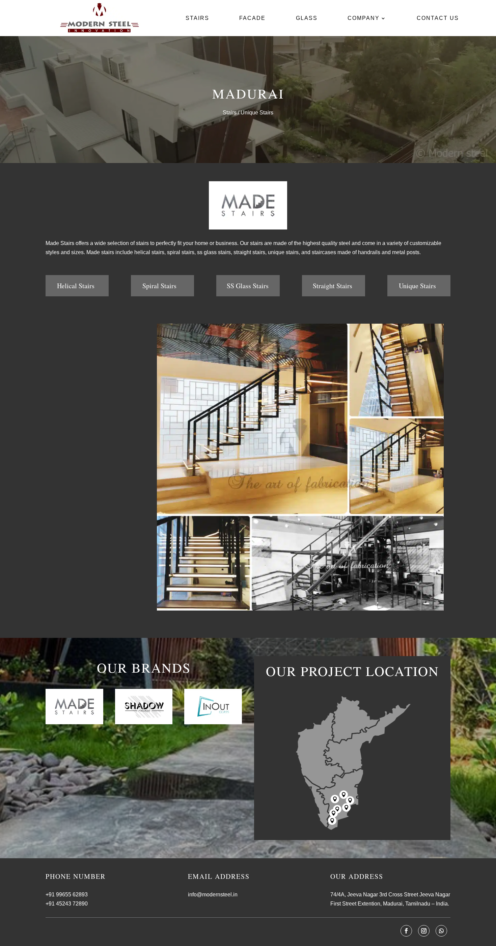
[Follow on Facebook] (406, 931)
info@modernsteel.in (213, 894)
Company (364, 18)
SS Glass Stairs (248, 285)
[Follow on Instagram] (424, 931)
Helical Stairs (75, 285)
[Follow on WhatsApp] (441, 931)
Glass (307, 18)
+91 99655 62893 (67, 894)
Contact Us (438, 18)
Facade (252, 18)
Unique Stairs (417, 285)
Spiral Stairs (159, 285)
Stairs (197, 18)
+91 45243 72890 (67, 904)
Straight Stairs (332, 285)
